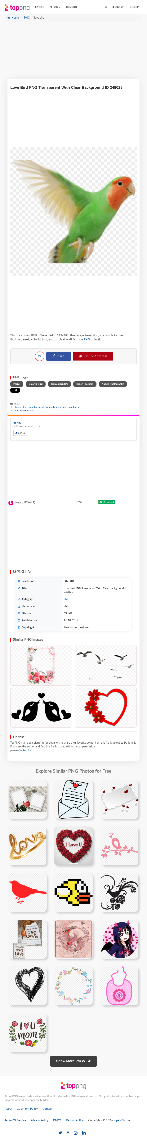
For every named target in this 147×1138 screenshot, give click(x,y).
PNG (26, 17)
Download (108, 502)
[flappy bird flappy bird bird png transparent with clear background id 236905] (73, 892)
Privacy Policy (39, 1120)
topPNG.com (122, 1120)
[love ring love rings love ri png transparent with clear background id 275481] (27, 845)
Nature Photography (113, 384)
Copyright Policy (27, 1108)
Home (15, 17)
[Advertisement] (73, 52)
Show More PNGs (71, 1061)
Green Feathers (84, 384)
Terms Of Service (15, 1120)
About (8, 1108)
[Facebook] (68, 1133)
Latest (39, 7)
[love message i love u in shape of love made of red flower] (73, 845)
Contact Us (24, 750)
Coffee (21, 433)
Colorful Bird (35, 384)
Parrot (16, 384)
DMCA (57, 1120)
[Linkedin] (84, 1133)
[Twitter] (60, 1133)
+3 (15, 390)
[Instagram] (76, 1133)
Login (136, 7)
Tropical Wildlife (59, 384)
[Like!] (39, 356)
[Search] (106, 7)
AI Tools (54, 7)
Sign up (119, 7)
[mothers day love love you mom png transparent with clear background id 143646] (27, 1032)
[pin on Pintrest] (41, 785)
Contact (71, 7)
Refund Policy (75, 1120)
